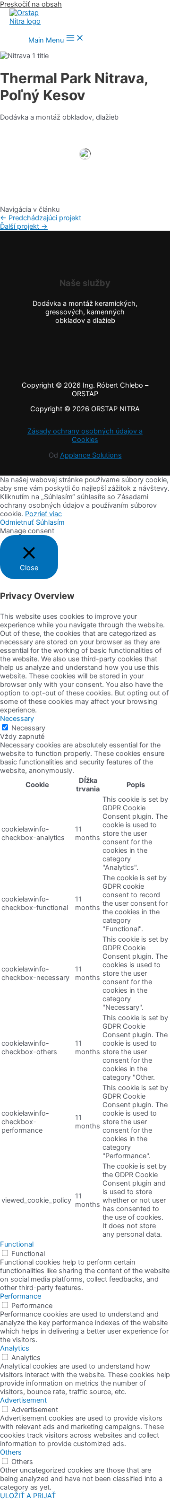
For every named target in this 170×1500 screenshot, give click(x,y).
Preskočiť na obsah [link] (31, 4)
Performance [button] (20, 1296)
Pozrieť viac (43, 514)
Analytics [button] (14, 1348)
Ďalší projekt (24, 226)
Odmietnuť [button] (17, 522)
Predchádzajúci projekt (40, 218)
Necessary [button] (17, 718)
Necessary (28, 728)
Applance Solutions (91, 455)
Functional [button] (17, 1244)
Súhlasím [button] (50, 522)
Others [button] (11, 1452)
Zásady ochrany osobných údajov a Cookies (85, 435)
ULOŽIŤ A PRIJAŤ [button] (28, 1495)
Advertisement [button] (23, 1400)
